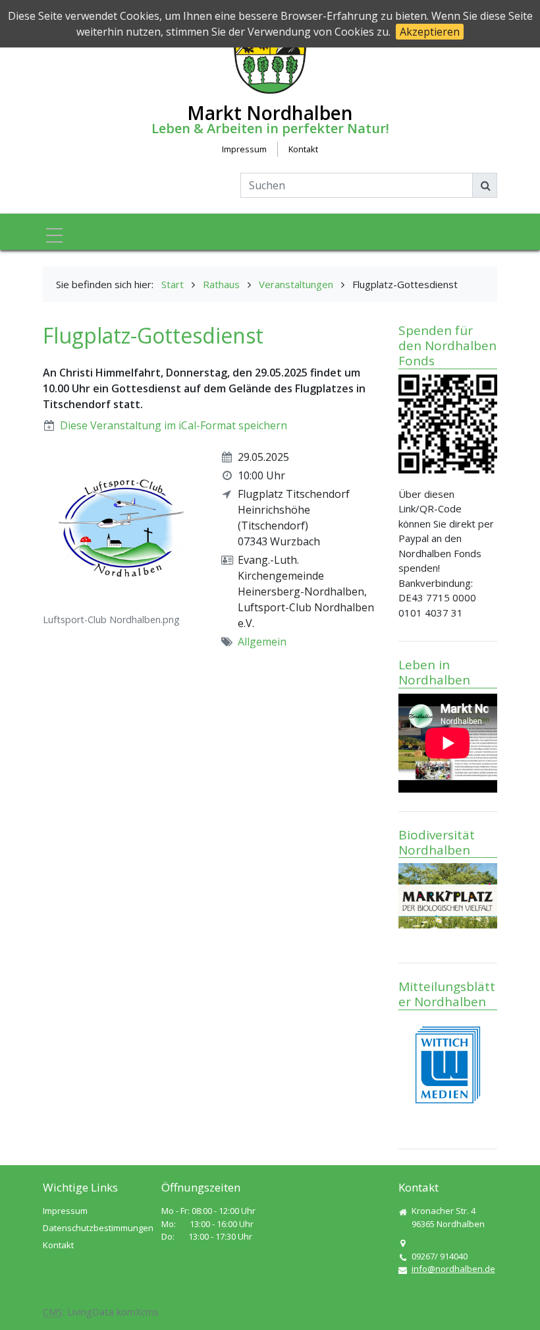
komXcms (138, 1312)
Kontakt (303, 149)
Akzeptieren (430, 31)
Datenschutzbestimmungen (98, 1228)
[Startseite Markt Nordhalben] (270, 55)
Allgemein (262, 641)
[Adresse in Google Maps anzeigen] (402, 1243)
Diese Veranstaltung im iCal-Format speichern (173, 425)
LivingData (90, 1312)
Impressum (244, 149)
